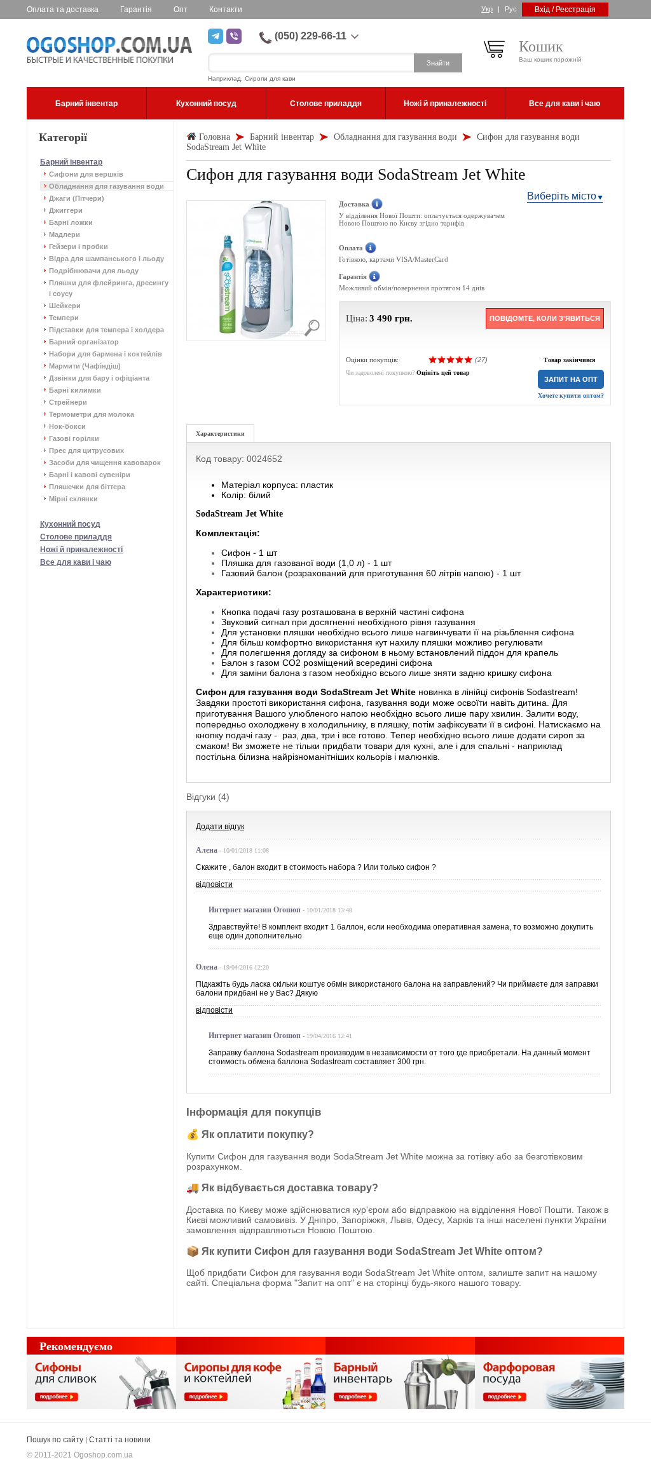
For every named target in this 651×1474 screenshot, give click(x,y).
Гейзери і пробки (78, 246)
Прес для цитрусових (86, 450)
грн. (404, 318)
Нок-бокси (67, 426)
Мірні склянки (73, 499)
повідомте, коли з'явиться (545, 318)
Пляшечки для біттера (87, 486)
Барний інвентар (71, 162)
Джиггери (66, 210)
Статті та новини (120, 1439)
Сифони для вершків (86, 174)
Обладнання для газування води (106, 186)
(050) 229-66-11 (310, 35)
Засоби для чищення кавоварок (105, 462)
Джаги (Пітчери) (76, 198)
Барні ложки (71, 222)
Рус (511, 9)
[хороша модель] (459, 359)
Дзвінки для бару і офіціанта (99, 378)
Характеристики (220, 433)
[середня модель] (450, 359)
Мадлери (64, 234)
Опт (181, 9)
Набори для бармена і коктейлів (105, 354)
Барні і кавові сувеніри (89, 474)
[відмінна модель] (468, 359)
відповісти (214, 884)
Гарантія (136, 9)
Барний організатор (84, 342)
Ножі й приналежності (81, 549)
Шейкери (65, 305)
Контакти (225, 9)
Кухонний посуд (70, 524)
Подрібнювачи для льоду (94, 270)
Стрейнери (68, 402)
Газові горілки (74, 438)
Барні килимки (75, 390)
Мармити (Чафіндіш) (85, 366)
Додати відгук (220, 826)
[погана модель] (441, 359)
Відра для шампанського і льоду (106, 258)
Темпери (64, 317)
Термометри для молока (91, 414)
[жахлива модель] (432, 359)
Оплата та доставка (63, 9)
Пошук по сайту (55, 1439)
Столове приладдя (76, 536)
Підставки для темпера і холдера (106, 330)
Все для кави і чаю (75, 562)
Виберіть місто (561, 196)
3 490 (380, 318)
